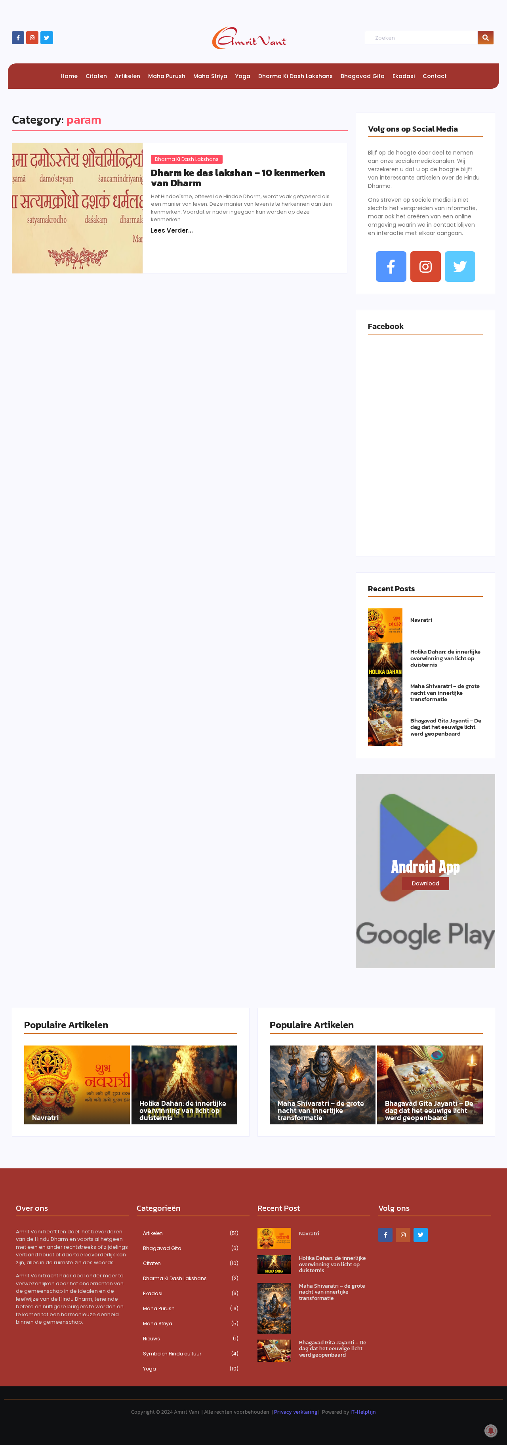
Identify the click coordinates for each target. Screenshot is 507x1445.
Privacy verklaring (295, 1412)
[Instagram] (32, 37)
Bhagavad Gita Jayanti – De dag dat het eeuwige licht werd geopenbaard (445, 727)
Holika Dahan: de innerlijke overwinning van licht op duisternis (445, 658)
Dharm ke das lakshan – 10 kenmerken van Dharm (238, 178)
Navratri (421, 620)
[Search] (486, 38)
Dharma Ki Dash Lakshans (187, 159)
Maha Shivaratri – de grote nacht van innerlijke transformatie (445, 693)
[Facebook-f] (18, 37)
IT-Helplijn (363, 1412)
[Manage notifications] (490, 1430)
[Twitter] (46, 37)
